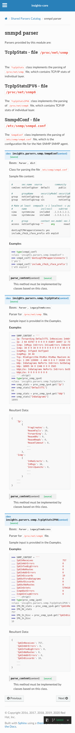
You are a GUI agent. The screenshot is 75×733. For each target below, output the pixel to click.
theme (41, 723)
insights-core (39, 5)
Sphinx (22, 723)
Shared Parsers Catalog (26, 18)
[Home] (6, 18)
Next (61, 698)
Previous (15, 698)
